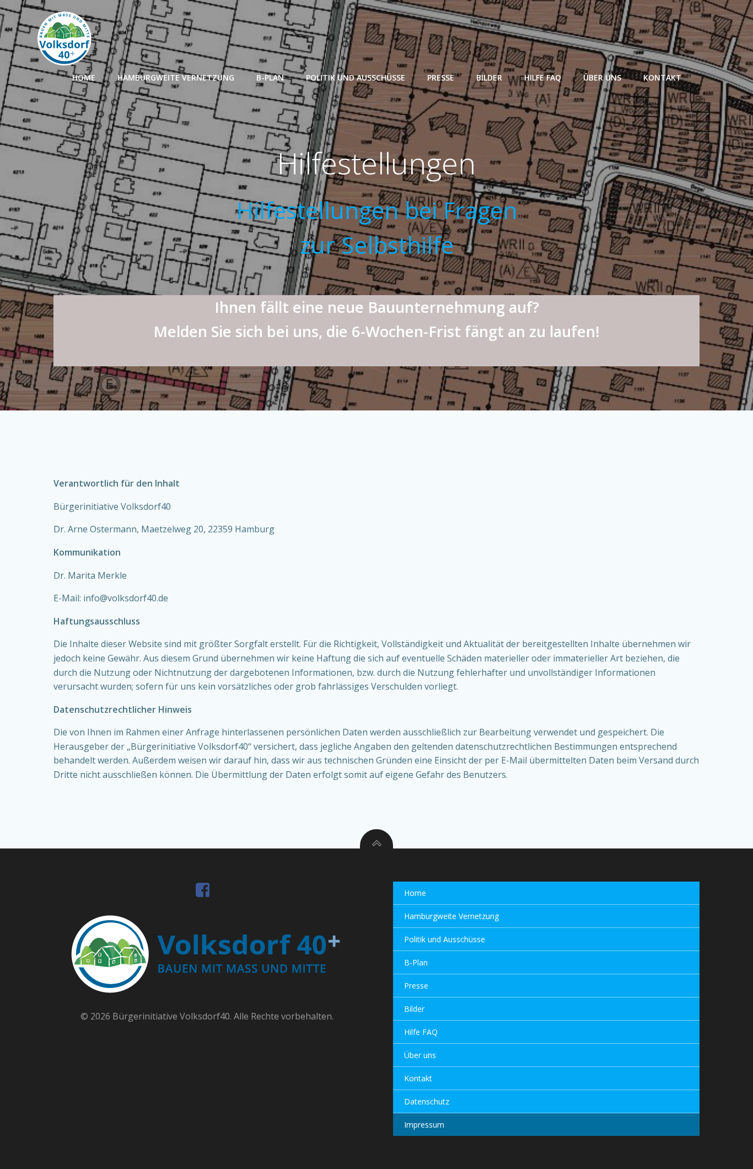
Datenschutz (426, 1101)
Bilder (489, 77)
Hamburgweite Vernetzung (175, 77)
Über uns (602, 77)
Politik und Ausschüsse (355, 77)
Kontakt (662, 77)
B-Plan (270, 77)
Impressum (424, 1124)
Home (83, 77)
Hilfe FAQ (542, 77)
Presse (440, 77)
